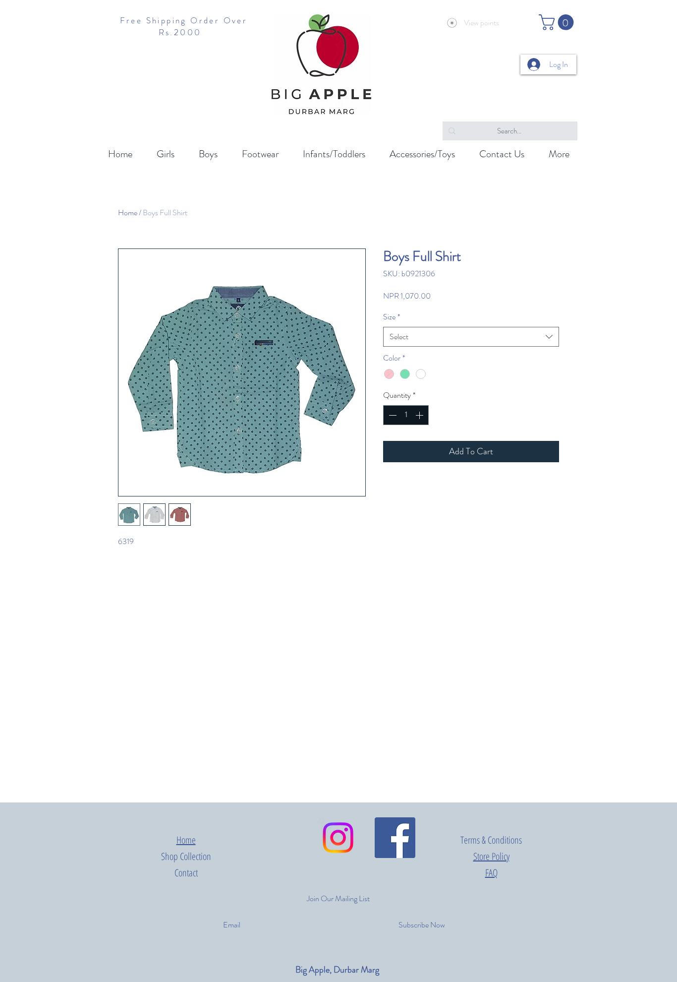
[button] (558, 22)
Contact (186, 872)
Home (127, 212)
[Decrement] (391, 415)
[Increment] (420, 415)
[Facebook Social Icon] (395, 837)
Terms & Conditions (491, 840)
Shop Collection (186, 856)
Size (391, 316)
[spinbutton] (405, 415)
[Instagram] (338, 837)
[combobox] (471, 337)
